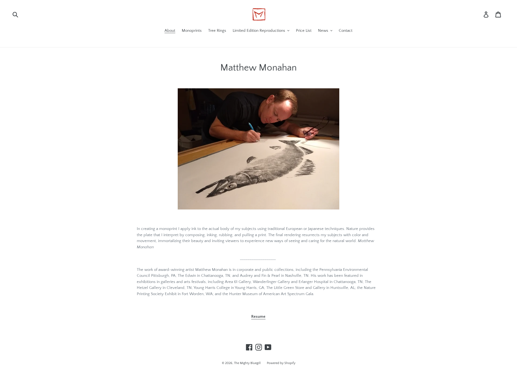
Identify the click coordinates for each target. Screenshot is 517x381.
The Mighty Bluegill (247, 363)
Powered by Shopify (281, 363)
